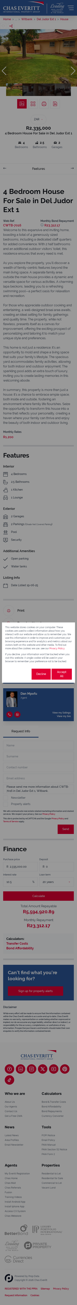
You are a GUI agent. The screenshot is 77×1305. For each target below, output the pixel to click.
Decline (41, 674)
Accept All (61, 674)
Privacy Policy (57, 648)
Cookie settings (18, 674)
